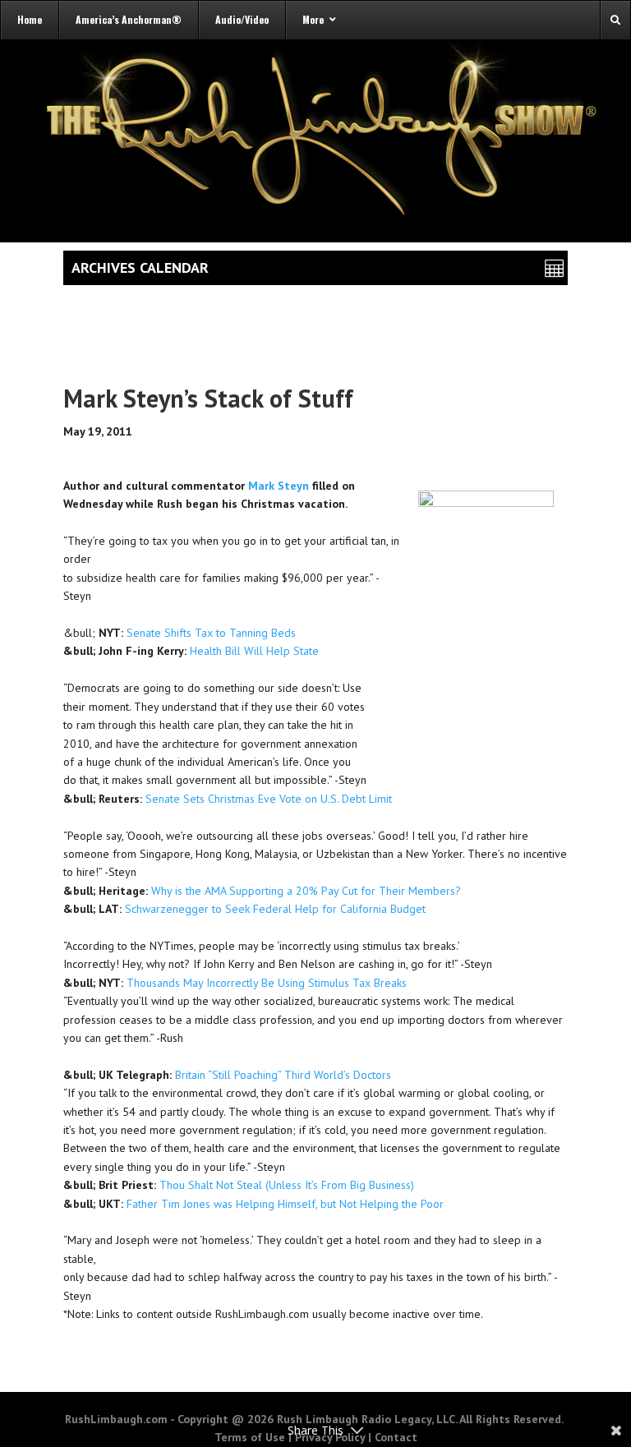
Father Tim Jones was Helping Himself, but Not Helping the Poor (285, 1203)
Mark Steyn (278, 485)
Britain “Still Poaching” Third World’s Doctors (283, 1074)
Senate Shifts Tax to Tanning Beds (211, 632)
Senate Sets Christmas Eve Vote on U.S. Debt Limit (268, 798)
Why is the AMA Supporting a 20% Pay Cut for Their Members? (306, 890)
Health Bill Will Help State (254, 650)
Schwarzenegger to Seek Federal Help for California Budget (275, 908)
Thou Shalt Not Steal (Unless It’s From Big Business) (286, 1184)
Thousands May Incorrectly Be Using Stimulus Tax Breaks (267, 982)
